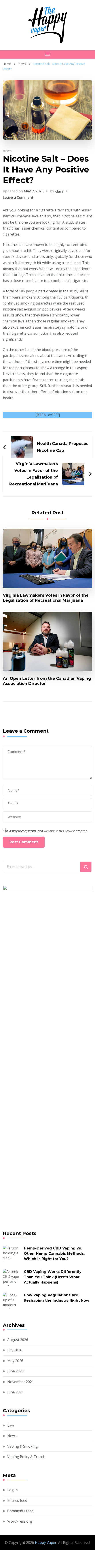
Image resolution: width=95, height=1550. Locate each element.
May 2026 (15, 1360)
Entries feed (17, 1500)
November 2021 (20, 1381)
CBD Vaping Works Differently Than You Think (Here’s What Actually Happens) (53, 1277)
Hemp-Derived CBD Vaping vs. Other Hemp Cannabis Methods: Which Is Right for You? (54, 1253)
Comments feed (20, 1510)
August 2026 (17, 1339)
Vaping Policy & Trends (26, 1456)
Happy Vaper (46, 1542)
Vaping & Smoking (22, 1446)
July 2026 (14, 1350)
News (7, 151)
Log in (12, 1489)
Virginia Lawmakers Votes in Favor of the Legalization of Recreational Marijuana (46, 598)
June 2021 (15, 1392)
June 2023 (15, 1371)
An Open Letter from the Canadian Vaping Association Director (47, 681)
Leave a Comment (18, 197)
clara (59, 191)
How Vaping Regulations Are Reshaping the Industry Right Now (56, 1298)
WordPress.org (19, 1521)
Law (10, 1425)
